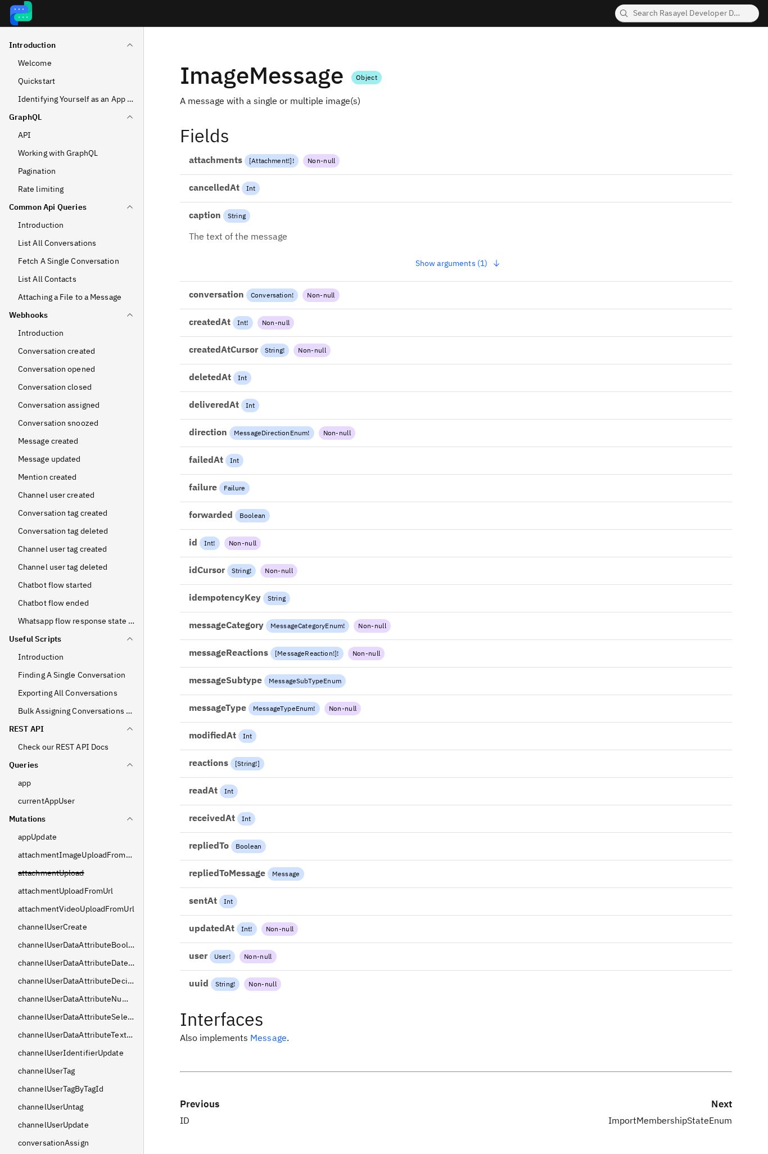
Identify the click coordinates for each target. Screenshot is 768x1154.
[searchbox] (687, 13)
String (237, 215)
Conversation (271, 295)
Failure (234, 488)
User (221, 956)
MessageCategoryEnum (306, 625)
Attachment (269, 160)
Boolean (252, 515)
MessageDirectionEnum (271, 433)
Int (250, 188)
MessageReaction (304, 653)
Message (286, 873)
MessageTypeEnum (283, 708)
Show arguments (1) (451, 263)
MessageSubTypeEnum (305, 681)
